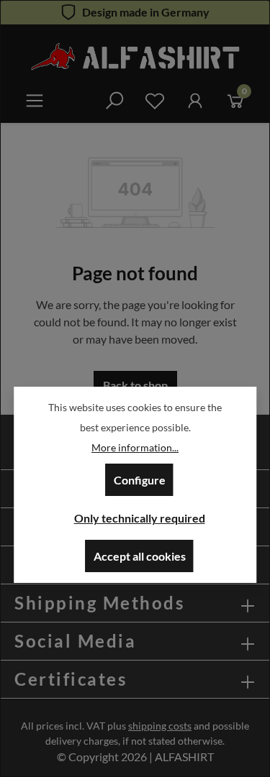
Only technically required (139, 518)
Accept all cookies (140, 556)
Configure (140, 480)
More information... (135, 447)
